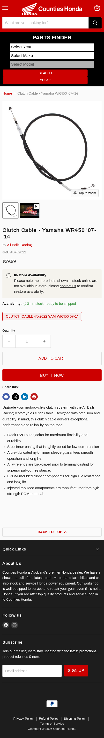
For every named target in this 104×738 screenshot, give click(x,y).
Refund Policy (49, 718)
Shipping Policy (75, 718)
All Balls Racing (19, 245)
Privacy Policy (23, 718)
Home (7, 93)
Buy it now (52, 375)
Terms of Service (52, 723)
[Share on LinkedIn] (24, 396)
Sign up (76, 670)
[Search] (95, 22)
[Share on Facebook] (6, 396)
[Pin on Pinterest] (34, 396)
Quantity (8, 330)
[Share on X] (15, 396)
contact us (68, 286)
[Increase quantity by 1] (44, 341)
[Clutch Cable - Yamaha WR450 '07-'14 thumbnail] (10, 210)
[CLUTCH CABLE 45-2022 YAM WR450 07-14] (42, 322)
